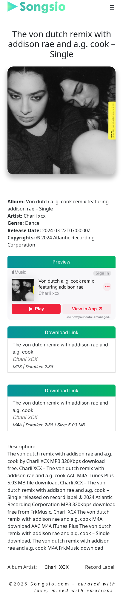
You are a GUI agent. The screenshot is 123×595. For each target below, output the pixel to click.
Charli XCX (56, 567)
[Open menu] (112, 7)
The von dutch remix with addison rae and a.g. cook (60, 355)
